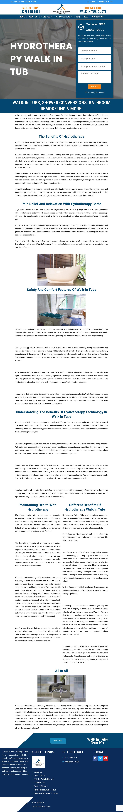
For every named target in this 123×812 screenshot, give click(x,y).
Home (22, 17)
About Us (33, 17)
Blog (86, 17)
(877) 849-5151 (30, 11)
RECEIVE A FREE (92, 8)
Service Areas (63, 17)
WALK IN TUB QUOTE (92, 11)
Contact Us (98, 17)
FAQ (78, 17)
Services (45, 17)
